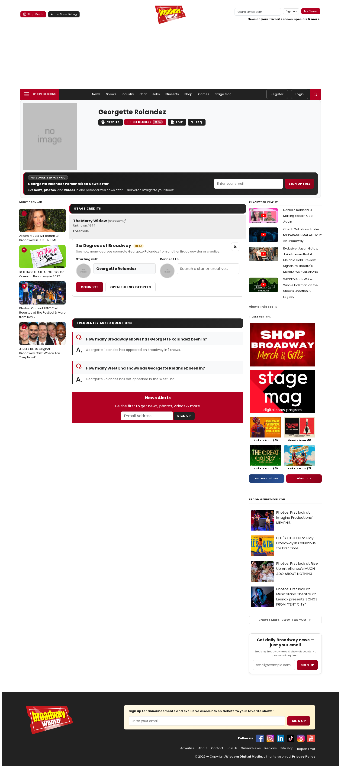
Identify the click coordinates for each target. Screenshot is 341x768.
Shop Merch (35, 14)
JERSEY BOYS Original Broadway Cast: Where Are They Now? (39, 342)
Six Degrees (146, 122)
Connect (89, 287)
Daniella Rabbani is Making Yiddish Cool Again (298, 216)
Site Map (286, 748)
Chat (143, 94)
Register (277, 94)
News (96, 94)
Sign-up (291, 11)
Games (203, 94)
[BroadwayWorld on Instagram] (270, 738)
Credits (112, 122)
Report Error (306, 749)
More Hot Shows (266, 478)
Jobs (156, 94)
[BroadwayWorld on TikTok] (290, 738)
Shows (111, 94)
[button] (315, 94)
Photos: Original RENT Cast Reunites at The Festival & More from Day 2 (42, 301)
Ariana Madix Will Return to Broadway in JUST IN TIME (39, 226)
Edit (179, 122)
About (202, 748)
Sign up (307, 665)
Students (172, 94)
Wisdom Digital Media (243, 756)
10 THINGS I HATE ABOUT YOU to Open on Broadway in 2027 (41, 263)
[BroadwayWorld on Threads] (301, 738)
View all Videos (261, 307)
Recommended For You (267, 499)
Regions (270, 748)
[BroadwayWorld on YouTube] (311, 738)
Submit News (251, 748)
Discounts (304, 478)
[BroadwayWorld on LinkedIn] (280, 738)
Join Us (232, 748)
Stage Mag (223, 94)
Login (300, 94)
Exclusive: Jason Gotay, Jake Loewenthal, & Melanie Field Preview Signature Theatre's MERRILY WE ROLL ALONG (300, 260)
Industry (128, 94)
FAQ (199, 122)
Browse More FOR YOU (282, 620)
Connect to (169, 259)
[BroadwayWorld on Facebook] (260, 738)
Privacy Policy (303, 756)
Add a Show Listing (64, 14)
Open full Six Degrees (130, 287)
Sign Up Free (299, 183)
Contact (217, 748)
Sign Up (184, 416)
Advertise (187, 748)
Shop (188, 94)
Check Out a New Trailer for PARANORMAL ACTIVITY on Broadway (302, 235)
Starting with (87, 259)
